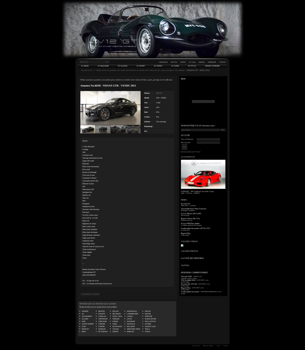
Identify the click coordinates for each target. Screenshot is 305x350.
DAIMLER (101, 329)
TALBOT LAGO (150, 326)
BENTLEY (85, 329)
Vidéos (183, 62)
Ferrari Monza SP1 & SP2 (191, 214)
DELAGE (115, 311)
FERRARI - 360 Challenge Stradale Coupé (197, 191)
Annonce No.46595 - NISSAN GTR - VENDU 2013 (108, 85)
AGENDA (185, 265)
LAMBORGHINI (132, 314)
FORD (114, 324)
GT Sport (141, 66)
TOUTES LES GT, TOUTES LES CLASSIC (97, 304)
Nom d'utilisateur (187, 139)
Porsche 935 (185, 204)
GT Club (192, 62)
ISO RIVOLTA (117, 326)
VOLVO (147, 331)
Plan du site (196, 346)
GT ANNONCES (188, 157)
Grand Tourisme (212, 66)
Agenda (202, 62)
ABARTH (85, 311)
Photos (174, 62)
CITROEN (101, 324)
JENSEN (115, 331)
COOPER (101, 326)
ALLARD (85, 319)
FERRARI (115, 319)
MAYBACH (131, 324)
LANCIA (130, 316)
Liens (218, 346)
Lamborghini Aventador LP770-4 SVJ (195, 228)
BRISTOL (101, 311)
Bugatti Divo (186, 233)
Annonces (163, 62)
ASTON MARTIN (88, 324)
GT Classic (123, 66)
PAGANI (148, 314)
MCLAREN (131, 326)
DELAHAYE (116, 314)
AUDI (84, 326)
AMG (83, 321)
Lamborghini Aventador (190, 292)
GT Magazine (103, 66)
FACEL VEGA (117, 316)
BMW (84, 331)
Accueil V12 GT (87, 70)
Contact (222, 62)
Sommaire (212, 62)
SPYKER (148, 324)
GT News (85, 66)
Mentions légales (208, 346)
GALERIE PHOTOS (189, 251)
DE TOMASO (103, 331)
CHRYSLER (102, 321)
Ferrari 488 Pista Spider (190, 223)
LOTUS (129, 319)
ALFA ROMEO (87, 316)
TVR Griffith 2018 (188, 280)
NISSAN (159, 93)
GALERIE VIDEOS (189, 241)
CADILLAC (102, 316)
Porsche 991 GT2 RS (189, 284)
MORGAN (130, 331)
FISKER (115, 321)
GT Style (192, 66)
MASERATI (131, 321)
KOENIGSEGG (132, 311)
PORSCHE (148, 316)
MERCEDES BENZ (133, 329)
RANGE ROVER (150, 319)
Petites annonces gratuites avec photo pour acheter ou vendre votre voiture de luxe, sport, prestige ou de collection (140, 70)
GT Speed (158, 66)
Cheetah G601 (186, 276)
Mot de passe (185, 142)
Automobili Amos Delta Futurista (193, 209)
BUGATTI (101, 314)
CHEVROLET (103, 319)
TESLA (147, 329)
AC (83, 314)
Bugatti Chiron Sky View (190, 218)
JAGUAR (115, 329)
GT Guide (175, 66)
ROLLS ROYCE (150, 321)
